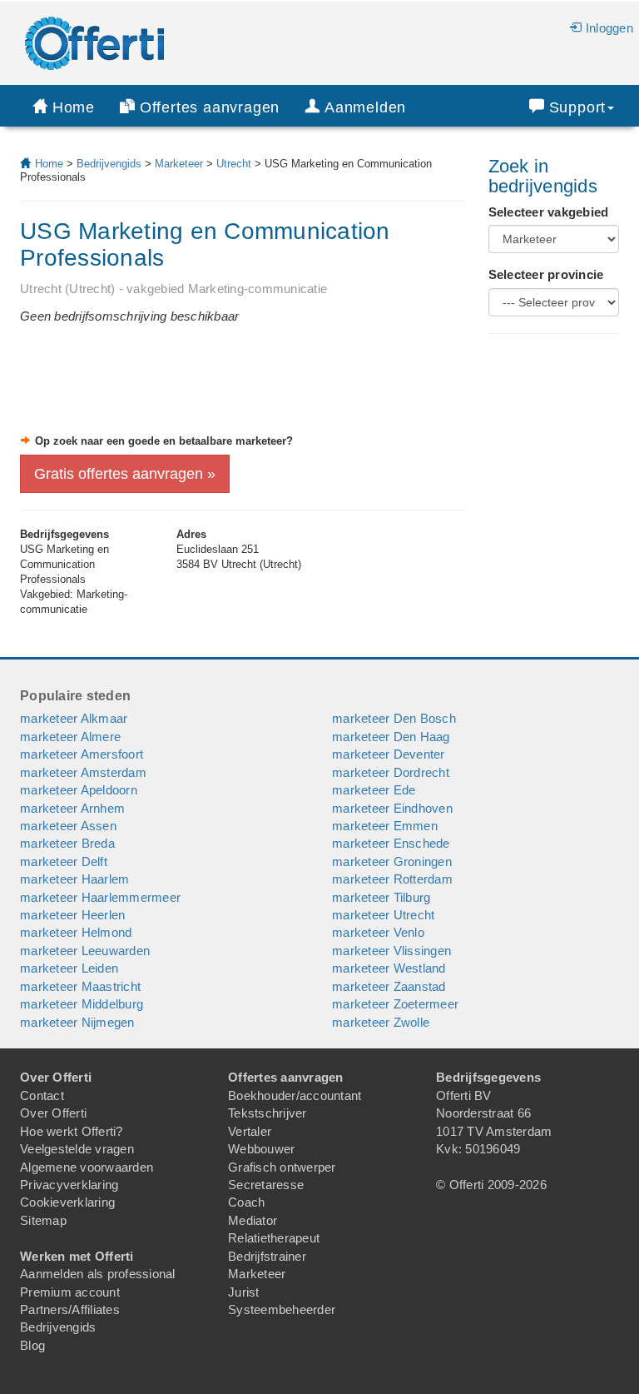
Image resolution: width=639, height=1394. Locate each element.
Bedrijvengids (109, 163)
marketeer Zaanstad (389, 986)
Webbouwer (261, 1149)
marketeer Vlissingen (391, 950)
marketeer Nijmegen (77, 1022)
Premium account (70, 1292)
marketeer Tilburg (381, 897)
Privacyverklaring (69, 1184)
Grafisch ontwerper (282, 1167)
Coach (246, 1202)
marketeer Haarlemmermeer (100, 897)
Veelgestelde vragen (77, 1149)
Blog (32, 1345)
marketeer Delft (63, 861)
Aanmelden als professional (98, 1274)
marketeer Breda (67, 843)
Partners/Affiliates (70, 1309)
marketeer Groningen (392, 861)
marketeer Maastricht (80, 986)
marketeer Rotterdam (392, 879)
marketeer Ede (373, 790)
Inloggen (609, 28)
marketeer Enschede (391, 843)
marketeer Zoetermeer (395, 1004)
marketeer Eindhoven (392, 808)
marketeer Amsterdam (83, 772)
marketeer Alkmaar (73, 718)
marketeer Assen (68, 826)
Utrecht (233, 163)
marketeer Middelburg (81, 1004)
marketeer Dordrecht (390, 772)
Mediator (252, 1220)
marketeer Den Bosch (394, 718)
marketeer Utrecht (383, 915)
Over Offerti (53, 1113)
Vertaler (249, 1131)
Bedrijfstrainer (267, 1256)
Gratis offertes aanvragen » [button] (124, 473)
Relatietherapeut (274, 1238)
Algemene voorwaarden (86, 1167)
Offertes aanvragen (210, 107)
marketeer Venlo (378, 932)
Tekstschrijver (267, 1113)
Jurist (244, 1292)
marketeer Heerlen (72, 915)
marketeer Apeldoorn (78, 790)
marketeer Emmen (385, 826)
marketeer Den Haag (391, 736)
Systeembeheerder (281, 1309)
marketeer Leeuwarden (85, 950)
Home (73, 107)
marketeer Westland (389, 968)
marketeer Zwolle (380, 1022)
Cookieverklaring (67, 1202)
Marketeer (179, 163)
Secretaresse (266, 1184)
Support (578, 107)
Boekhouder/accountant (294, 1095)
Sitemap (43, 1220)
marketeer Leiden (69, 968)
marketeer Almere (70, 736)
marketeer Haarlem (74, 879)
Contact (42, 1095)
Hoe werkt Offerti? (71, 1131)
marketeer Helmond (75, 932)
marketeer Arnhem (72, 808)
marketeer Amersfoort (81, 754)
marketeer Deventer (388, 754)
